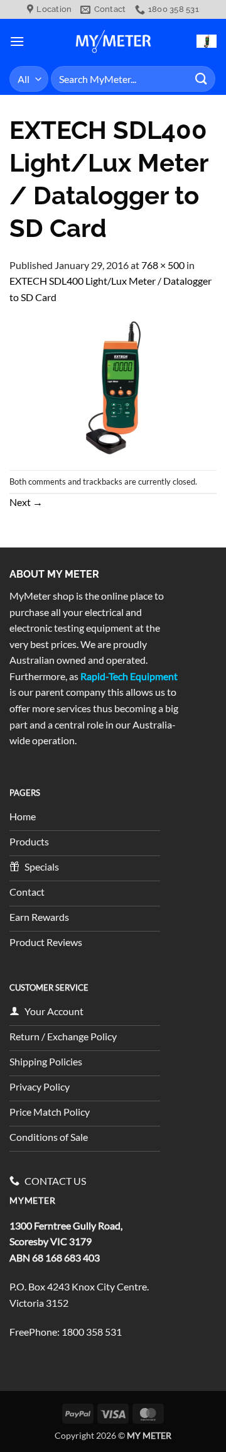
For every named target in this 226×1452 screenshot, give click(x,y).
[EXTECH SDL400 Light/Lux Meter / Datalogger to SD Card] (113, 386)
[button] (16, 41)
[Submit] (201, 79)
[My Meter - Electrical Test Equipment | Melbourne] (113, 41)
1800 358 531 (92, 1332)
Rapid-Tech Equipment (129, 676)
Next (26, 502)
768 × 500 (163, 265)
